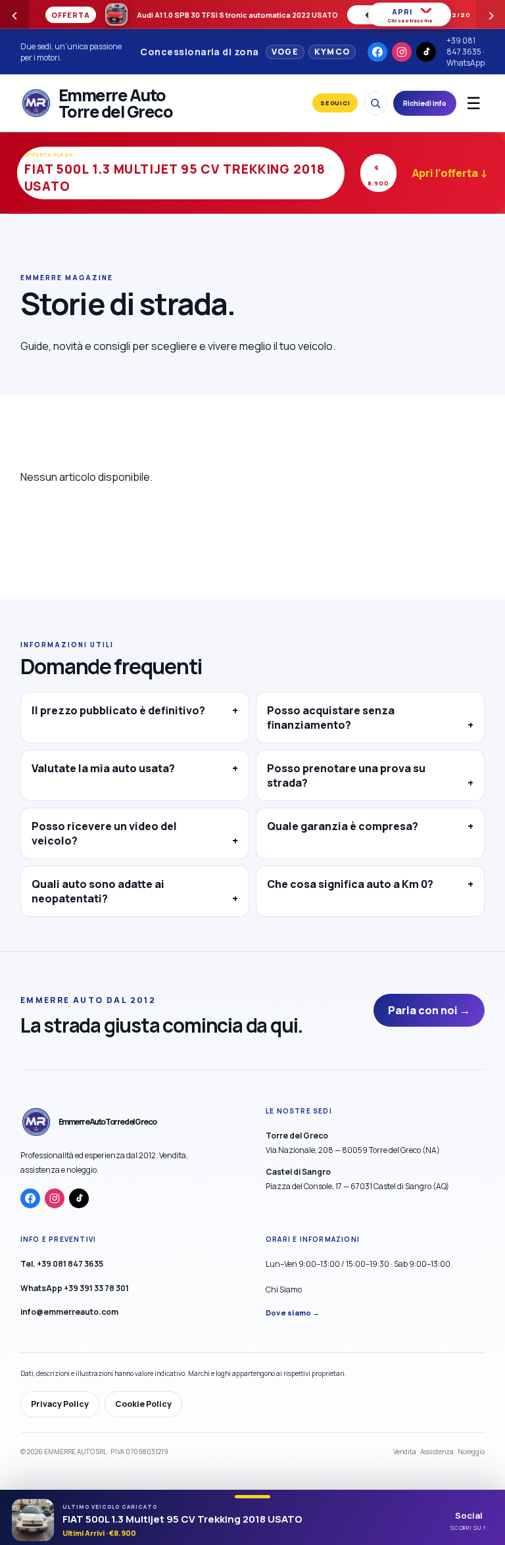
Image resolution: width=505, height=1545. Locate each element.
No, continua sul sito (298, 852)
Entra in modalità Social (165, 852)
